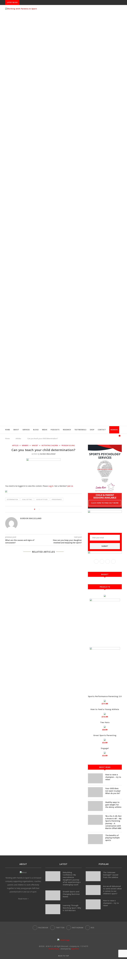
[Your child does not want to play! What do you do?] (95, 792)
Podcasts (55, 430)
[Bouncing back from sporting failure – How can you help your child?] (43, 583)
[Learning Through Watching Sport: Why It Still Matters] (52, 909)
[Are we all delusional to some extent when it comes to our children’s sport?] (93, 890)
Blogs (36, 430)
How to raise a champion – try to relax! (113, 777)
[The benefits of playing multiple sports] (95, 839)
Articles (15, 445)
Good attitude (42, 499)
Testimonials (80, 430)
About (16, 430)
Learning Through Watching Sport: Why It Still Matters (72, 907)
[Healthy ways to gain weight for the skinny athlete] (95, 806)
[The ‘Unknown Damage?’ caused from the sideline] (93, 876)
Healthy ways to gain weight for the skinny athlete (113, 804)
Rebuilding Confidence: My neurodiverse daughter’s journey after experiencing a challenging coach (71, 878)
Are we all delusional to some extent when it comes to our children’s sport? (112, 890)
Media (44, 430)
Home (7, 430)
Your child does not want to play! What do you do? (113, 790)
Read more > (23, 898)
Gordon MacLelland (47, 454)
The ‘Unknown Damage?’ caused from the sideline (110, 874)
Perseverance (57, 499)
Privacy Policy (54, 949)
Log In (50, 486)
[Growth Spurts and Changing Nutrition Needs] (52, 895)
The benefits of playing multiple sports (112, 837)
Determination (12, 499)
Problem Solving (68, 445)
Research (67, 430)
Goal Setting (27, 499)
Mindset (35, 445)
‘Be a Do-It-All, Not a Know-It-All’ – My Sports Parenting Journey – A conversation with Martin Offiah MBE (113, 822)
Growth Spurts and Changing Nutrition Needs (71, 894)
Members (114, 430)
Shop (92, 430)
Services (26, 430)
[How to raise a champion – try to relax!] (95, 778)
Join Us (70, 486)
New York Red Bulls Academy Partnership (37, 2)
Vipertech (75, 949)
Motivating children (50, 445)
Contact (102, 430)
